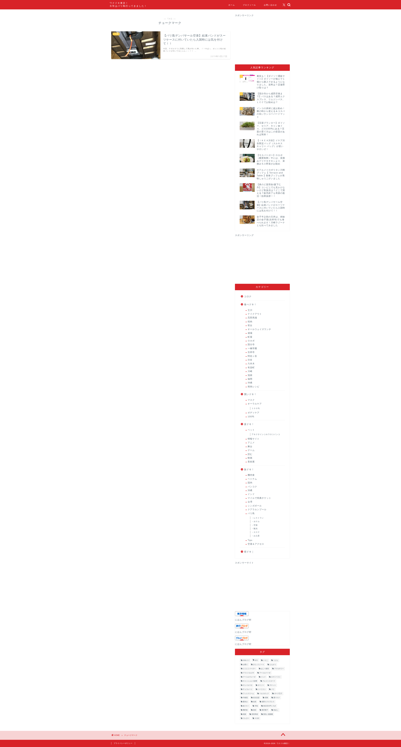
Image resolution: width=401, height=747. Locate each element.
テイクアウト (255, 314)
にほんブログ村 (243, 620)
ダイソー (261, 685)
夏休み (245, 702)
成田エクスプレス (268, 702)
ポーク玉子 (278, 693)
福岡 (250, 379)
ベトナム (252, 479)
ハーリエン (262, 689)
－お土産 (256, 536)
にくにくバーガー (249, 669)
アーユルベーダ (264, 673)
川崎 (250, 371)
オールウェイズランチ (259, 329)
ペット (251, 430)
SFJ (256, 660)
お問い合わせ (270, 5)
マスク (251, 400)
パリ (272, 689)
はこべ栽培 (265, 669)
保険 (266, 697)
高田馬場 (252, 318)
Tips (250, 540)
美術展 (251, 462)
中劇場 (245, 697)
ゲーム (251, 450)
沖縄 (250, 383)
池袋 (250, 375)
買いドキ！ (250, 394)
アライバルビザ (248, 673)
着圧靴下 (265, 710)
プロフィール (249, 5)
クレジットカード (269, 681)
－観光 (255, 528)
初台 (250, 325)
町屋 (250, 337)
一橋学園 (252, 348)
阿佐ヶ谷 (252, 356)
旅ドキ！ (249, 469)
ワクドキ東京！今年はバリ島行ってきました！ (128, 4)
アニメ (251, 442)
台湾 (250, 502)
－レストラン (258, 518)
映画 (250, 458)
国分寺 (251, 344)
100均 (251, 416)
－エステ (256, 532)
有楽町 (251, 367)
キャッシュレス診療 (250, 681)
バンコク (252, 486)
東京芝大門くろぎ (269, 706)
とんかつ (273, 664)
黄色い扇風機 (268, 714)
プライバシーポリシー (123, 743)
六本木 (251, 363)
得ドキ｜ (249, 551)
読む (250, 454)
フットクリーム (248, 693)
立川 (250, 310)
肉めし (275, 710)
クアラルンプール (257, 509)
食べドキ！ (250, 304)
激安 (254, 710)
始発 (254, 702)
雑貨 (244, 714)
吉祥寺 (251, 352)
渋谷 (250, 360)
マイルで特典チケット (259, 498)
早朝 (256, 706)
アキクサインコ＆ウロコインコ (266, 434)
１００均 (256, 408)
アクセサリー (279, 669)
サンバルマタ (247, 685)
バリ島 (251, 513)
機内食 (251, 475)
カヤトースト (276, 677)
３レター (246, 718)
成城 (250, 333)
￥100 (257, 718)
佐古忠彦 (256, 697)
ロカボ (251, 341)
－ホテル (256, 521)
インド (251, 494)
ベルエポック (264, 693)
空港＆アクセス (256, 544)
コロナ (248, 296)
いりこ (265, 660)
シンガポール (255, 506)
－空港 (255, 525)
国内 (250, 483)
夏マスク (276, 697)
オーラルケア (255, 404)
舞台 (250, 446)
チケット (273, 685)
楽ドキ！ (249, 424)
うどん (275, 660)
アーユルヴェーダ (249, 677)
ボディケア (253, 413)
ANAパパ (246, 660)
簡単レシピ (253, 386)
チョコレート (247, 689)
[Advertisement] (261, 39)
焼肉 (250, 321)
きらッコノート (258, 664)
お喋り (245, 664)
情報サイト (253, 439)
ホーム (231, 5)
